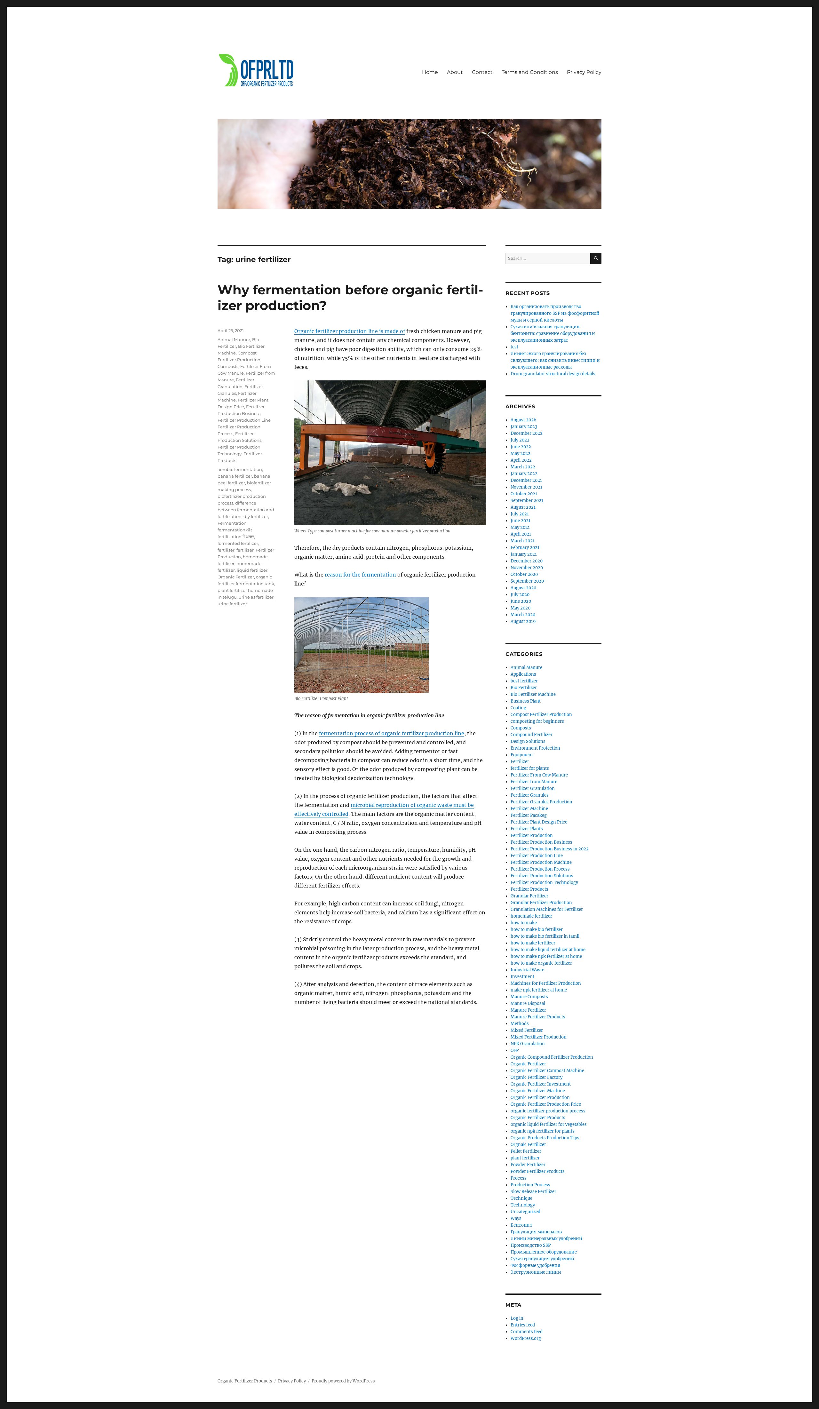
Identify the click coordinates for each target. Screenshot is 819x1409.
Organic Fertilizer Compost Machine (547, 1070)
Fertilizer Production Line (244, 420)
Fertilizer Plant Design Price (539, 822)
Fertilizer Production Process (540, 869)
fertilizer (245, 550)
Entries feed (523, 1325)
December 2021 (526, 480)
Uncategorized (525, 1211)
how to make (524, 923)
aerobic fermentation (240, 469)
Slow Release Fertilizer (533, 1191)
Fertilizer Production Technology (544, 882)
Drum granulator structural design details (553, 374)
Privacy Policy (584, 72)
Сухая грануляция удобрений (542, 1259)
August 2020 (523, 588)
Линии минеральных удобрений (546, 1238)
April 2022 (521, 460)
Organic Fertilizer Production (540, 1097)
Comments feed (527, 1331)
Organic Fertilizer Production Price (546, 1104)
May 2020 (520, 608)
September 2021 (527, 500)
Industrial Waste (527, 970)
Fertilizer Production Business (541, 842)
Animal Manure (234, 339)
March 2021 (523, 541)
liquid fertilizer (252, 570)
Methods (520, 1023)
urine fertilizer (232, 603)
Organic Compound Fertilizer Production (552, 1057)
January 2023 (524, 426)
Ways (516, 1218)
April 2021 (521, 534)
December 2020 (527, 561)
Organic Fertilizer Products (538, 1117)
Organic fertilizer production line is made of (349, 331)
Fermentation (232, 523)
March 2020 (523, 614)
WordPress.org (526, 1338)
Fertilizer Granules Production (541, 802)
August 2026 (524, 420)
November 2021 (526, 487)
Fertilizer (520, 761)
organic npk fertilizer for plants (543, 1131)
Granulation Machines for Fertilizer (547, 909)
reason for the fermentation (359, 574)
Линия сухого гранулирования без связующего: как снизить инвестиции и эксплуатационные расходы (555, 360)
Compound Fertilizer (532, 734)
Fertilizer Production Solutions (542, 876)
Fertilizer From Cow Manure (539, 775)
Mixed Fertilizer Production (539, 1037)
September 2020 (527, 581)
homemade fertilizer (531, 916)
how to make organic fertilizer (541, 963)
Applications (523, 674)
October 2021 (524, 494)
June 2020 (521, 601)
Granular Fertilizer (529, 896)
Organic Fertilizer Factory (536, 1077)
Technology (523, 1205)
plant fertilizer (525, 1158)
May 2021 (520, 527)
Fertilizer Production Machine (541, 862)
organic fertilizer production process (548, 1111)
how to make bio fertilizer (537, 929)
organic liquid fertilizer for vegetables (549, 1124)
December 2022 (527, 433)
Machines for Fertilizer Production (546, 983)
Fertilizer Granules (530, 795)
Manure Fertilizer (528, 1010)
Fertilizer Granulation (533, 788)
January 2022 (524, 473)
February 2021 (525, 547)
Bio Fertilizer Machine (533, 694)
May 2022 (520, 453)
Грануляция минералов (536, 1232)
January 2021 (524, 554)
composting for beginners (537, 721)
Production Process (530, 1185)
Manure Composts (529, 996)
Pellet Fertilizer (526, 1151)
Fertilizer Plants (527, 829)
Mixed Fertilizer (527, 1030)
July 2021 (520, 514)
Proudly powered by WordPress (343, 1381)
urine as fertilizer (256, 597)
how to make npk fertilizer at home (546, 956)
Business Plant (526, 701)
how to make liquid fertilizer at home (548, 949)
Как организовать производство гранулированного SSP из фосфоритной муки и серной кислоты (555, 313)
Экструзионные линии (536, 1272)
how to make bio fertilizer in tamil (545, 936)
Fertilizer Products (529, 889)
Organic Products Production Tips (545, 1138)
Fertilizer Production (532, 835)
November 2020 (527, 567)
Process (519, 1178)
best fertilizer (524, 681)
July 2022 (520, 440)
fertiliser (226, 550)
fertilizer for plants (530, 768)
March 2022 (523, 467)
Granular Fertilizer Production (541, 902)
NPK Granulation (528, 1044)
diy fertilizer (255, 516)
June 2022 (521, 447)
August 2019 (523, 621)
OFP (515, 1050)
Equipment (522, 755)
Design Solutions (528, 741)
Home (430, 72)
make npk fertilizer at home (539, 990)
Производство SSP (531, 1245)
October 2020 (524, 574)
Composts (228, 366)
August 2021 (523, 507)
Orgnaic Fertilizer (528, 1144)
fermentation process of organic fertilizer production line (391, 733)
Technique (521, 1198)
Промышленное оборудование (544, 1252)
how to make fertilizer (533, 943)
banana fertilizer (235, 476)
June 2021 (520, 520)
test (514, 347)
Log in (517, 1318)
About (455, 72)
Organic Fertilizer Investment (541, 1084)
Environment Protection (535, 748)
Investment (522, 976)
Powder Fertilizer (528, 1164)
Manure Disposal (528, 1003)
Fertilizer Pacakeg (529, 815)
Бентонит (521, 1225)
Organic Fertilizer (236, 576)
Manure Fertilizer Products (538, 1017)
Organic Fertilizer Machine (538, 1091)
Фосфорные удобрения (535, 1265)
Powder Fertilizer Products (538, 1171)
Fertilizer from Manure (534, 781)
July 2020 (520, 594)
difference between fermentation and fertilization (246, 509)
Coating (518, 708)
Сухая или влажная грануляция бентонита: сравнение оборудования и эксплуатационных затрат (553, 333)
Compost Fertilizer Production (541, 714)
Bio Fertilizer (524, 687)
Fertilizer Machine (529, 808)
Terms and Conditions (530, 72)
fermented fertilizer (238, 543)
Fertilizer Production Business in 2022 (550, 849)
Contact (482, 72)
